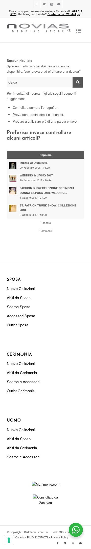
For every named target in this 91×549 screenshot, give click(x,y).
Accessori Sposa (21, 315)
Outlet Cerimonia (21, 390)
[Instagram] (51, 4)
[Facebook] (36, 4)
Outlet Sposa (17, 324)
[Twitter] (44, 4)
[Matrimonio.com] (45, 484)
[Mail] (58, 4)
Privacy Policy (59, 537)
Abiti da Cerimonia (22, 372)
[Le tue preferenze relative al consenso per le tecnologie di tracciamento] (9, 540)
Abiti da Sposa (19, 297)
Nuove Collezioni (21, 288)
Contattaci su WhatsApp (64, 14)
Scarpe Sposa (18, 306)
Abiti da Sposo (19, 438)
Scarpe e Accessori (23, 381)
